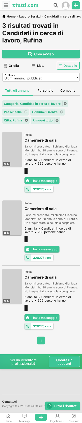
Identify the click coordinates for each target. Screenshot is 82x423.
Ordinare (10, 75)
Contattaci (9, 401)
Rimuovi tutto (43, 120)
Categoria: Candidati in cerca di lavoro (32, 103)
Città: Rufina (13, 120)
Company (67, 90)
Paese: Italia (13, 112)
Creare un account (64, 362)
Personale (45, 90)
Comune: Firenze (45, 112)
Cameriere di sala (40, 140)
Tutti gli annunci (17, 90)
